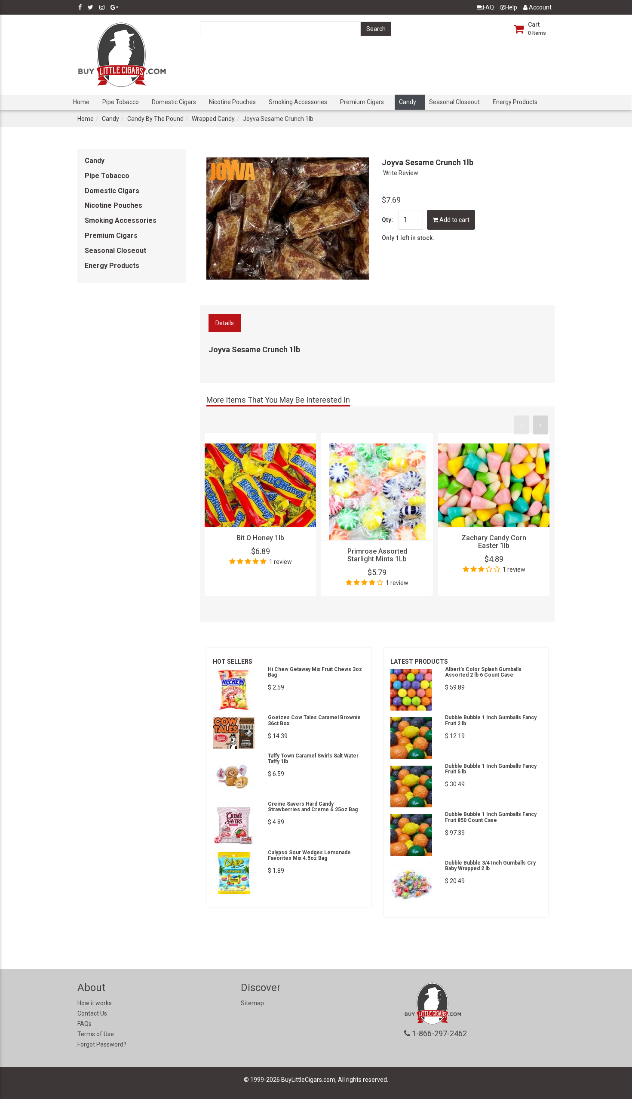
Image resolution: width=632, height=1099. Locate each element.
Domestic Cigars (174, 102)
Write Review (400, 172)
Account (540, 7)
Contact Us (92, 1013)
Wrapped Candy (213, 118)
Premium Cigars (362, 102)
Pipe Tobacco (120, 102)
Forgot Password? (101, 1044)
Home (81, 102)
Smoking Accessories (298, 102)
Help (511, 7)
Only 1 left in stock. (408, 237)
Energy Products (515, 102)
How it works (94, 1003)
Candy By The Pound (155, 118)
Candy (407, 102)
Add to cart (453, 219)
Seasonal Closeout (454, 102)
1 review (280, 561)
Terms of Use (95, 1034)
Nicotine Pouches (232, 102)
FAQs (84, 1023)
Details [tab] (224, 323)
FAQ (488, 7)
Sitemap (252, 1003)
